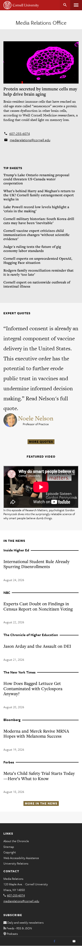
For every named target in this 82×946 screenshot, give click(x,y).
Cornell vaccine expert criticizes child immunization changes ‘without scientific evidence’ (36, 234)
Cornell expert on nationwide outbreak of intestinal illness (36, 284)
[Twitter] (64, 941)
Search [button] (65, 5)
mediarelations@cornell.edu (30, 139)
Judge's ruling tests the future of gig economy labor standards (32, 248)
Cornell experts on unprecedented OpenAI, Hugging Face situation (37, 260)
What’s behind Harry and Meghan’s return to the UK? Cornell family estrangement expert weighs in (39, 195)
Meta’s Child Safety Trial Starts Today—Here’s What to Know (39, 775)
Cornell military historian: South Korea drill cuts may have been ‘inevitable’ (38, 220)
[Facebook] (54, 941)
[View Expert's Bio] (10, 419)
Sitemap (8, 846)
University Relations (15, 863)
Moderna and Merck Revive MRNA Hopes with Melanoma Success (36, 733)
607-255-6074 (19, 133)
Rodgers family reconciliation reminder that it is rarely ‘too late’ (38, 272)
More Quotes (41, 441)
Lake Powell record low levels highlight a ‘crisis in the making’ (36, 208)
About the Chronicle (16, 841)
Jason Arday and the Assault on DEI (37, 646)
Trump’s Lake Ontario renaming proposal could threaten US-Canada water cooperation (36, 179)
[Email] (74, 941)
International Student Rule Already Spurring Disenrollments (36, 563)
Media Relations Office (41, 22)
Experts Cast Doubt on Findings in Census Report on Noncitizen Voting (38, 606)
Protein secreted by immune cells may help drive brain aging (40, 91)
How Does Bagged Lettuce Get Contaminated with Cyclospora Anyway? (32, 688)
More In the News (41, 803)
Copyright (9, 852)
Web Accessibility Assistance (21, 858)
